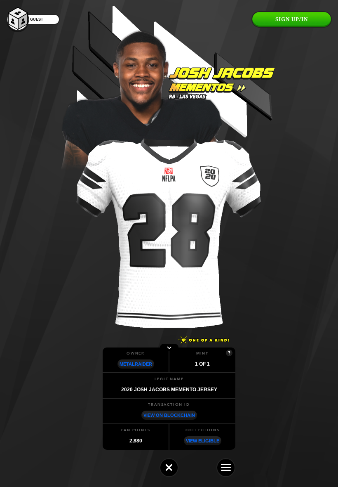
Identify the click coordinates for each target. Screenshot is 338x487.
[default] (169, 467)
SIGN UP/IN (291, 19)
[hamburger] (226, 467)
